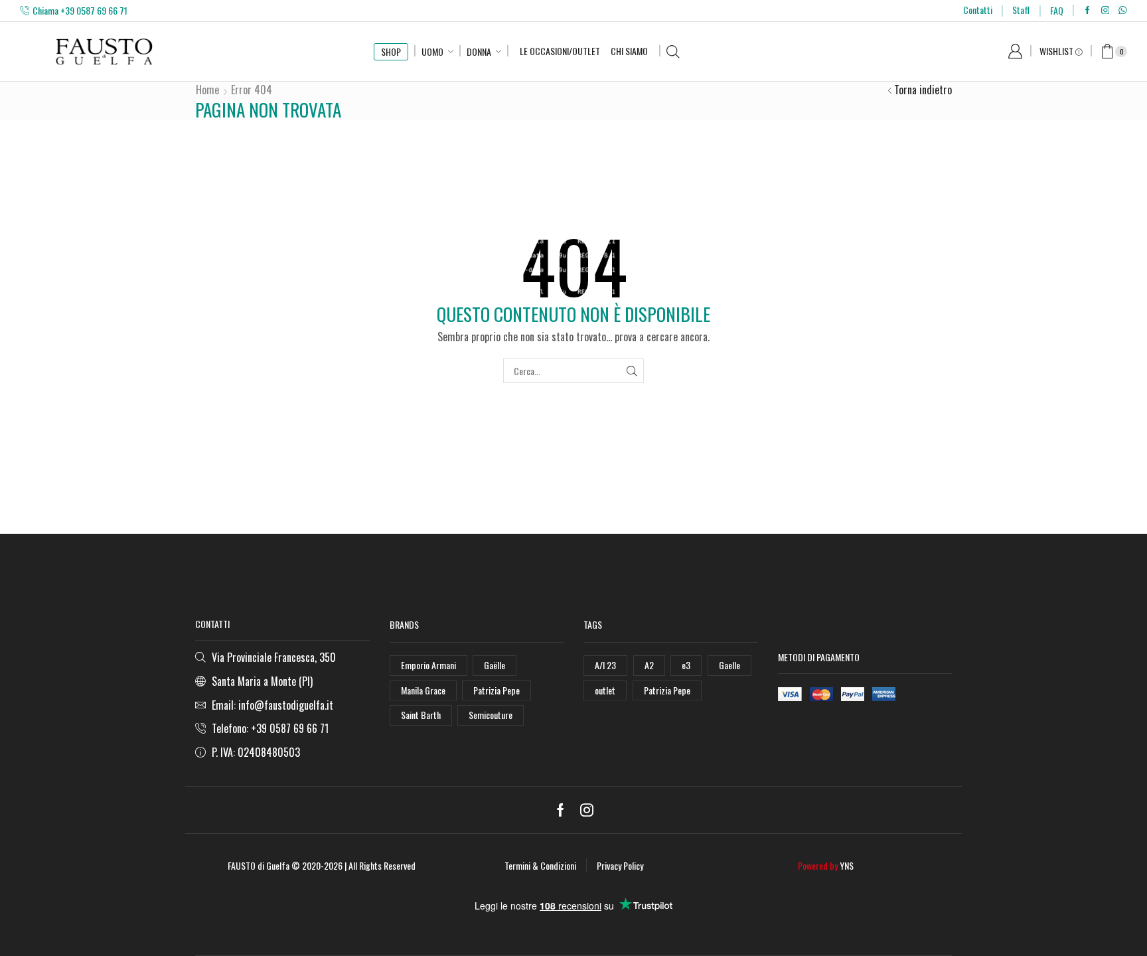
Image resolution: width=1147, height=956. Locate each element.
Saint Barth (421, 715)
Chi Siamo (629, 51)
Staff (1021, 10)
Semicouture (490, 715)
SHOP (391, 51)
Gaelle (729, 665)
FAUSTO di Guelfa (258, 865)
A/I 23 (605, 665)
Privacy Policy (620, 865)
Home (207, 90)
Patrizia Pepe (496, 690)
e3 (686, 665)
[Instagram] (1105, 10)
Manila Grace (423, 690)
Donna (479, 51)
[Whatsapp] (1122, 10)
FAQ (1056, 10)
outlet (605, 690)
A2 (649, 665)
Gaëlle (494, 665)
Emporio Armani (428, 665)
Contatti (977, 10)
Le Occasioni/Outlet (560, 51)
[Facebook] (1087, 10)
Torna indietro (923, 90)
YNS (847, 865)
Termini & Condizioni (540, 865)
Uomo (432, 51)
